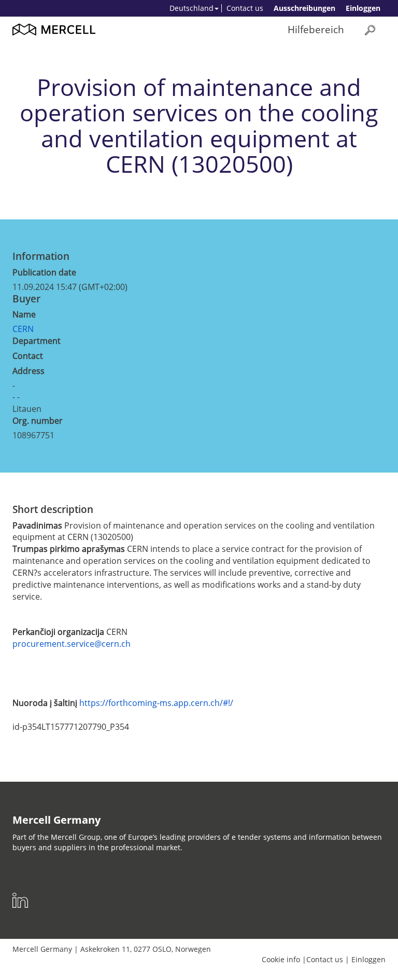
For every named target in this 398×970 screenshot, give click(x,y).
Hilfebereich (316, 29)
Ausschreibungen (304, 8)
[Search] (370, 30)
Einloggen (363, 8)
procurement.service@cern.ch (71, 643)
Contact (27, 356)
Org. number (37, 420)
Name (24, 314)
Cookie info (281, 959)
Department (36, 341)
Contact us (244, 8)
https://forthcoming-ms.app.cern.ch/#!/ (156, 703)
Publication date (44, 272)
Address (28, 371)
